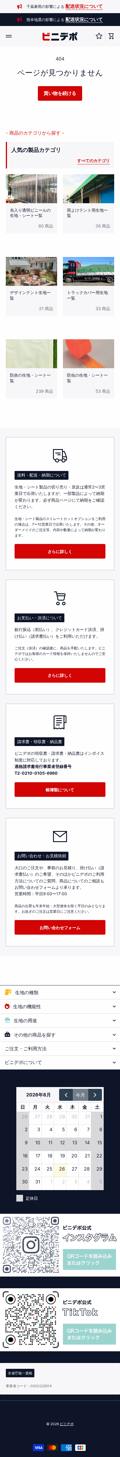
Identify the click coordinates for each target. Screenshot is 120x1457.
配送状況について (84, 6)
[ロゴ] (60, 36)
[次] (95, 1094)
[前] (66, 1094)
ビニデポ (67, 1424)
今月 (80, 1095)
